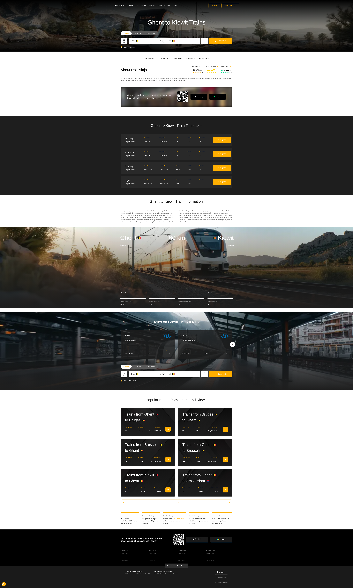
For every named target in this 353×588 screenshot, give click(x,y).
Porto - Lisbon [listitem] (152, 550)
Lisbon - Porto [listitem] (124, 550)
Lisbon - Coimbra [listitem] (182, 557)
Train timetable (149, 58)
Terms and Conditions (222, 580)
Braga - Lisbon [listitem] (152, 560)
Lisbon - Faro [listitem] (124, 557)
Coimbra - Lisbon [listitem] (210, 557)
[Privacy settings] (4, 584)
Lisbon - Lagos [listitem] (124, 553)
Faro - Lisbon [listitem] (152, 557)
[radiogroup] (139, 33)
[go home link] (119, 5)
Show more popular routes (175, 565)
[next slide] (232, 344)
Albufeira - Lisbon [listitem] (210, 550)
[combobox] (141, 40)
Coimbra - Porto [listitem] (210, 560)
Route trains (190, 58)
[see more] (168, 429)
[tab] (148, 58)
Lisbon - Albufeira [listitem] (182, 550)
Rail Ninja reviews (180, 519)
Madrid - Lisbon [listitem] (210, 553)
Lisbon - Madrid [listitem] (181, 553)
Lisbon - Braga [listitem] (124, 560)
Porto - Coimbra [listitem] (182, 560)
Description (178, 58)
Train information (164, 58)
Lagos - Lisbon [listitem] (153, 553)
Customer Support (223, 577)
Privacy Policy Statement (221, 582)
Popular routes (204, 58)
